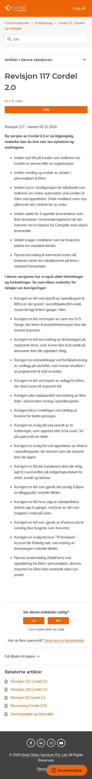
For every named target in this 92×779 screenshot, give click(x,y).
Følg (46, 109)
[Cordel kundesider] (15, 8)
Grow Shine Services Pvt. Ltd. (44, 755)
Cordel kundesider (17, 23)
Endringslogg (44, 23)
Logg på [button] (79, 8)
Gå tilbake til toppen (20, 656)
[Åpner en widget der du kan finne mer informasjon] (66, 771)
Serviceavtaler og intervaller (32, 714)
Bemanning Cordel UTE (29, 706)
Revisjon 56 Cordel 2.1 (28, 698)
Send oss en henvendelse (64, 640)
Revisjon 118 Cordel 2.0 (29, 689)
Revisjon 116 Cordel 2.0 (29, 681)
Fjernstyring (46, 769)
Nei (58, 620)
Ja (33, 620)
